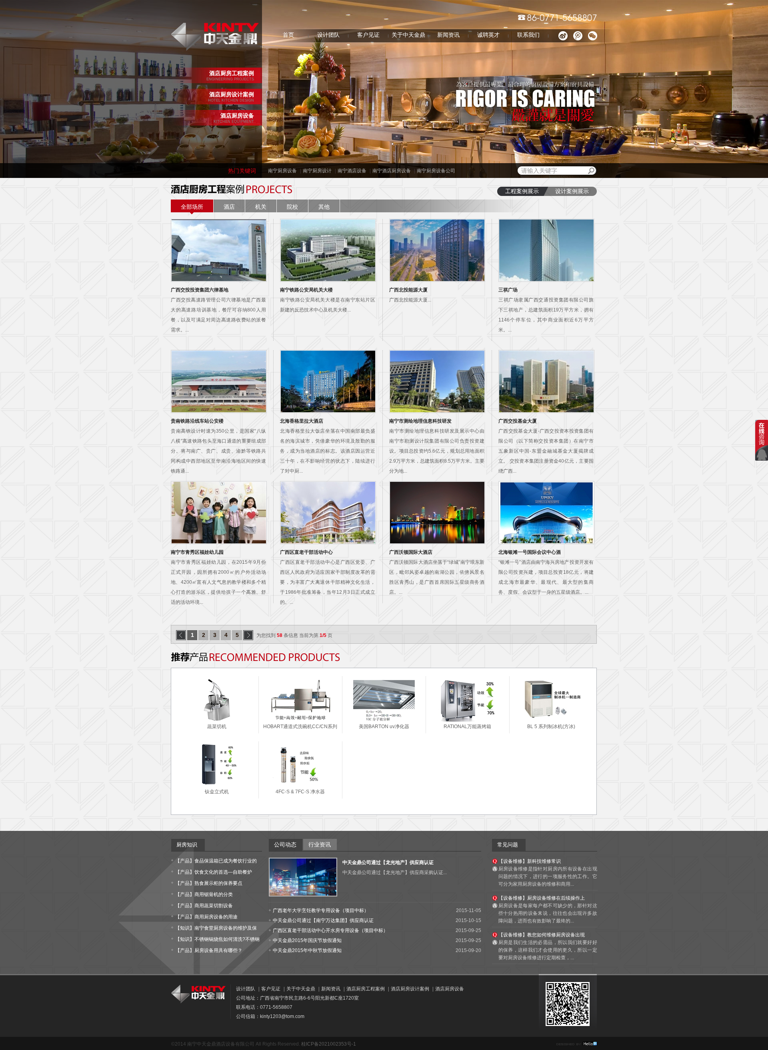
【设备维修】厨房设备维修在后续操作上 (541, 898)
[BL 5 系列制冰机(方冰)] (551, 717)
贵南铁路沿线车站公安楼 (197, 421)
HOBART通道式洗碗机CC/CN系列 (300, 726)
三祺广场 (508, 290)
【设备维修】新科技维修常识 (529, 861)
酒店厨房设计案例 (410, 989)
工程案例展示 (522, 191)
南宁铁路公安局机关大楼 (306, 290)
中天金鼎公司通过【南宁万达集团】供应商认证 (323, 920)
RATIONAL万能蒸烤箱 (467, 726)
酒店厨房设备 (449, 989)
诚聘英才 (488, 35)
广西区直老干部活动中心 (306, 552)
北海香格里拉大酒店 (301, 421)
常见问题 (507, 845)
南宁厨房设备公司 (436, 171)
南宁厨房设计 (317, 171)
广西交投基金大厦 (517, 421)
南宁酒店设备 (352, 171)
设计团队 (328, 35)
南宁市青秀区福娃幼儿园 (197, 552)
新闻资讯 (448, 35)
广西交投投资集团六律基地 (199, 290)
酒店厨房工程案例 (365, 989)
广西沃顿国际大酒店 (410, 552)
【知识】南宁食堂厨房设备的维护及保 (216, 928)
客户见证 (368, 35)
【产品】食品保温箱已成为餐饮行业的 (216, 861)
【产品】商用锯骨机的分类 (204, 894)
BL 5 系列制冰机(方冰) (551, 726)
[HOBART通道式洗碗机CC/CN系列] (300, 720)
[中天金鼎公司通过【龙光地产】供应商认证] (303, 894)
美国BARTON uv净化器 (384, 726)
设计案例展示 (572, 191)
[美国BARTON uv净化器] (384, 720)
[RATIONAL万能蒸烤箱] (467, 720)
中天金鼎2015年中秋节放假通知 (307, 950)
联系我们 (528, 35)
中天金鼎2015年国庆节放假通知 (307, 940)
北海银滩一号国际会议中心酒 (529, 552)
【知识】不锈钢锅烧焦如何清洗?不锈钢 (217, 939)
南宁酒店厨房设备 (391, 171)
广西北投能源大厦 (408, 290)
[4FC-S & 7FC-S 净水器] (300, 784)
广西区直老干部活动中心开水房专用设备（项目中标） (330, 930)
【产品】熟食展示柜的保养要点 (208, 883)
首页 (288, 35)
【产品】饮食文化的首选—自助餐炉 (213, 872)
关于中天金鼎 (408, 35)
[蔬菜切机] (216, 720)
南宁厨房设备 (282, 171)
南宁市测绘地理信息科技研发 (420, 421)
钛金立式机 (217, 791)
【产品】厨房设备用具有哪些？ (208, 950)
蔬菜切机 (216, 726)
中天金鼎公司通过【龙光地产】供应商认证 (388, 862)
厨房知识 (186, 845)
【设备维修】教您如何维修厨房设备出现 (541, 935)
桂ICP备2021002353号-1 (328, 1044)
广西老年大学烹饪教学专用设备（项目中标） (321, 910)
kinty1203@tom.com (282, 1016)
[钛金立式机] (217, 783)
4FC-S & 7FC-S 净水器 (300, 791)
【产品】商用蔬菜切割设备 (204, 905)
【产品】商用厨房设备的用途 (206, 917)
